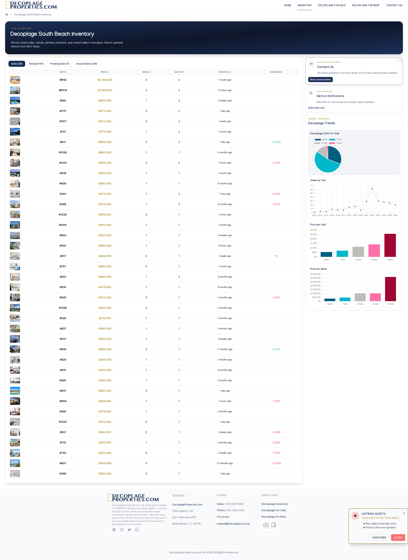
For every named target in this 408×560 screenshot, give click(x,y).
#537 (63, 338)
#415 (63, 370)
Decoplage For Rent (273, 516)
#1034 (63, 152)
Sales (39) (16, 63)
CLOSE (398, 537)
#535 (63, 287)
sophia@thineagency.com (233, 523)
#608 (62, 183)
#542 (63, 100)
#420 (63, 380)
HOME (287, 5)
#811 (63, 142)
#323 (63, 193)
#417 (63, 256)
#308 (63, 204)
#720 (63, 452)
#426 (63, 411)
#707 (63, 266)
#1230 (63, 214)
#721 (63, 131)
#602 (63, 235)
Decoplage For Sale (273, 510)
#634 (63, 173)
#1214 (63, 162)
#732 (63, 442)
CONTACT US (394, 5)
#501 (63, 432)
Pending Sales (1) (59, 63)
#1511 (62, 121)
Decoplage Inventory (274, 503)
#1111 (63, 111)
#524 (63, 359)
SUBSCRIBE (379, 537)
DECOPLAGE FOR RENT (366, 5)
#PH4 (63, 79)
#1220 (63, 421)
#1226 (63, 307)
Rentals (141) (36, 63)
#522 (63, 276)
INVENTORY (305, 5)
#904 (63, 401)
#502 (63, 245)
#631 (63, 390)
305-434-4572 (231, 510)
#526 (63, 318)
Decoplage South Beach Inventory (32, 14)
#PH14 (63, 90)
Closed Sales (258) (86, 63)
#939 (63, 349)
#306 (63, 473)
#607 (63, 463)
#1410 (63, 225)
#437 (63, 328)
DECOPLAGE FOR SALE (332, 5)
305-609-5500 (230, 503)
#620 (63, 297)
